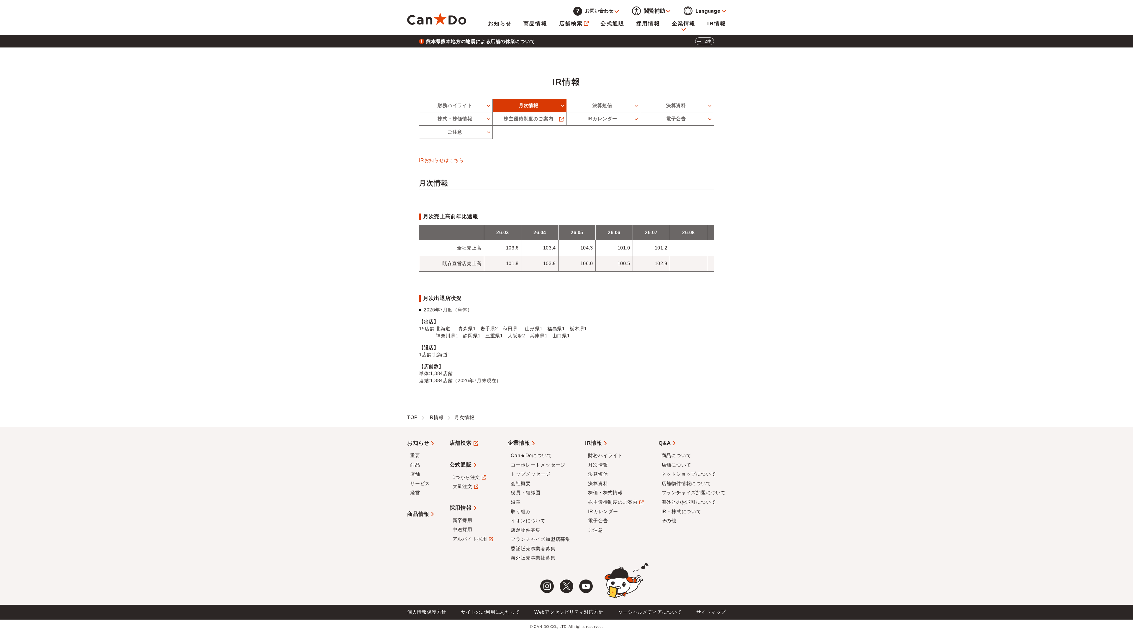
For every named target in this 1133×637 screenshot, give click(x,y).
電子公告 (676, 118)
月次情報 (528, 105)
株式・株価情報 (455, 118)
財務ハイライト (455, 105)
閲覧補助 (654, 11)
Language (708, 11)
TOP (412, 417)
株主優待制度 (528, 118)
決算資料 (676, 105)
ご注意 (455, 131)
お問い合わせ (599, 10)
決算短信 (602, 105)
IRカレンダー (602, 118)
